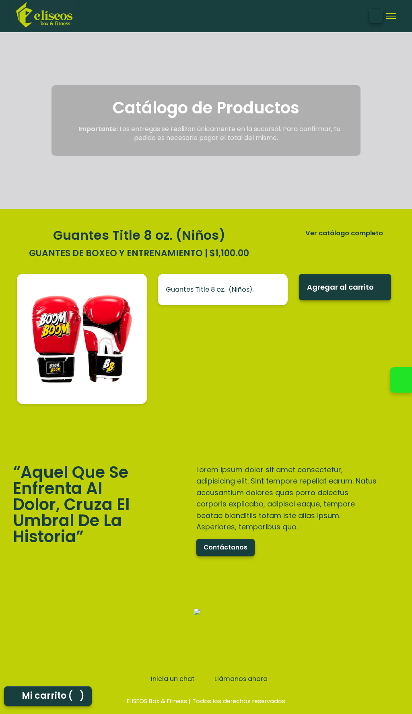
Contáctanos (225, 547)
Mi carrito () (53, 695)
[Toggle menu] (391, 16)
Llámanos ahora (240, 679)
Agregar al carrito (340, 287)
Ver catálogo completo (344, 233)
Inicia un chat (172, 679)
